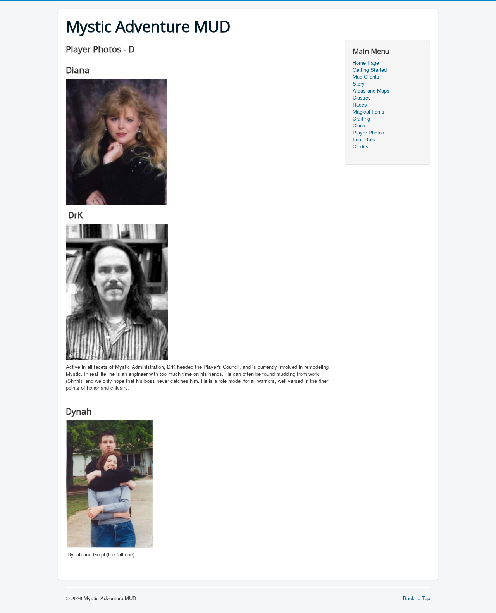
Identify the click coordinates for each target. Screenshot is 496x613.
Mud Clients (366, 76)
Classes (362, 97)
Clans (359, 125)
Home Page (366, 62)
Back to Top (416, 598)
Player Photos (368, 132)
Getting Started (370, 69)
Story (359, 83)
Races (360, 104)
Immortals (364, 139)
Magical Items (368, 111)
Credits (361, 146)
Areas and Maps (371, 90)
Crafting (361, 118)
